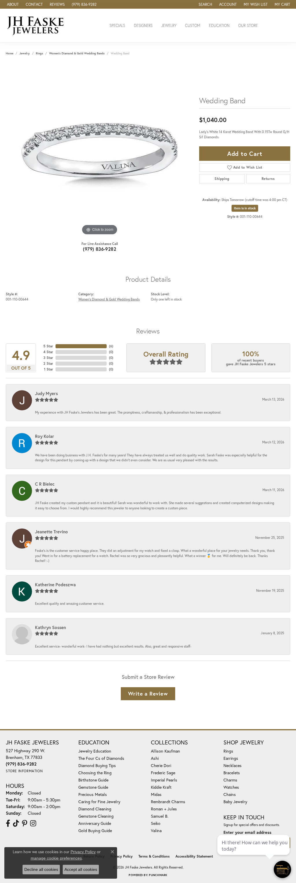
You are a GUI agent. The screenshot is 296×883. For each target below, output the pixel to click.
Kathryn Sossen (50, 627)
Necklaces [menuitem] (232, 765)
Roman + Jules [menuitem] (164, 809)
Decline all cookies (41, 869)
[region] (99, 150)
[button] (204, 4)
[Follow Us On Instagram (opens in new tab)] (33, 823)
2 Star (48, 363)
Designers (143, 25)
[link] (12, 4)
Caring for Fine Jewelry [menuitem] (99, 801)
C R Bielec (45, 484)
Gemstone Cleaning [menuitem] (96, 816)
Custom (192, 25)
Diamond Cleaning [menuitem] (94, 809)
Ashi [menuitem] (155, 758)
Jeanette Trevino (51, 531)
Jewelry (168, 25)
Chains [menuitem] (229, 794)
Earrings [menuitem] (230, 758)
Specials (117, 25)
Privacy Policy (121, 856)
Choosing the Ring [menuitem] (95, 772)
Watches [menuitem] (231, 787)
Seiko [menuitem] (155, 823)
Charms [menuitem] (230, 780)
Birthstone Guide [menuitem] (93, 780)
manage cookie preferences (56, 858)
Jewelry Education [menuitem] (94, 751)
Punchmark (158, 875)
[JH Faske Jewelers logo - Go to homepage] (37, 25)
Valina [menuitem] (156, 830)
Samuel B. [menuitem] (159, 816)
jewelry (24, 53)
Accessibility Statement (194, 856)
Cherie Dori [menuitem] (161, 765)
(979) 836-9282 (99, 249)
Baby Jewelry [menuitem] (235, 801)
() (111, 346)
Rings (39, 53)
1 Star (48, 369)
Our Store (248, 25)
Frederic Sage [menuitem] (163, 772)
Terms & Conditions (154, 856)
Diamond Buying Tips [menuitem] (97, 765)
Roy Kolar (44, 436)
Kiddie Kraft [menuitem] (161, 787)
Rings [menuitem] (228, 751)
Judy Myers (46, 393)
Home (9, 53)
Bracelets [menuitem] (231, 772)
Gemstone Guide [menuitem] (93, 787)
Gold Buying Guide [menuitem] (95, 830)
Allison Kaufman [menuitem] (165, 751)
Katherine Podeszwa (55, 584)
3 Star (48, 357)
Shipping (221, 178)
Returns (268, 178)
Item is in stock (245, 208)
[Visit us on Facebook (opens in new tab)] (8, 823)
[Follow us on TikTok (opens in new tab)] (16, 823)
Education (219, 25)
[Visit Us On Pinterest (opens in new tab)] (24, 823)
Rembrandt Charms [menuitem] (168, 801)
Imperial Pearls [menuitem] (164, 780)
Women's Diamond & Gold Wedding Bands (77, 53)
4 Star (48, 352)
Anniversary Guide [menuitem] (94, 823)
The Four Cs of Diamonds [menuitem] (101, 758)
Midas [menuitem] (156, 794)
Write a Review (148, 693)
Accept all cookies (80, 869)
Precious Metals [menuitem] (92, 794)
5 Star (48, 346)
